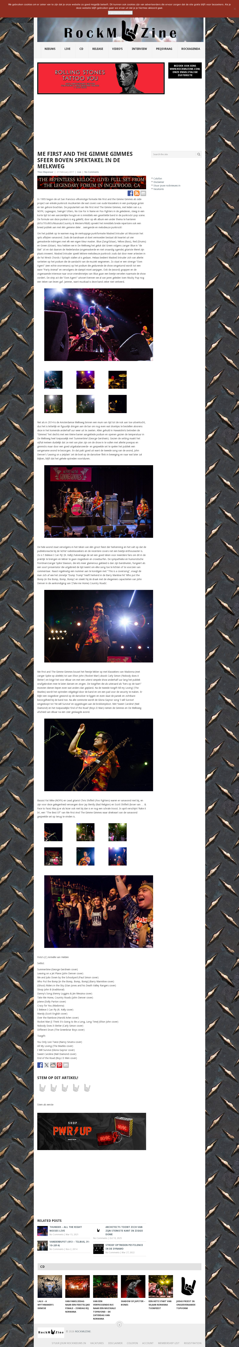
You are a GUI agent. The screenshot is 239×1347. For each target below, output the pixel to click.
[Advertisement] (119, 120)
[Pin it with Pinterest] (59, 1065)
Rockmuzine (83, 1331)
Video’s (117, 49)
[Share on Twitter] (46, 1065)
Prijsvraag (164, 49)
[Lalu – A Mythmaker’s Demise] (50, 1286)
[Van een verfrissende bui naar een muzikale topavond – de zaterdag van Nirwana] (105, 1286)
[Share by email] (66, 1065)
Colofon (157, 178)
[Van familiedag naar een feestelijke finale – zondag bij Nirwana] (77, 1286)
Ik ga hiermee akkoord (120, 12)
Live (67, 49)
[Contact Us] (143, 193)
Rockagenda (190, 49)
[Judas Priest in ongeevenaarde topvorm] (188, 1286)
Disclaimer (158, 182)
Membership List (169, 1343)
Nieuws (50, 49)
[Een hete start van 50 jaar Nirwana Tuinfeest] (161, 1286)
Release (97, 49)
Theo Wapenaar (45, 172)
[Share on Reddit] (53, 1065)
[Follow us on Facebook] (130, 193)
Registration (192, 1343)
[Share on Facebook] (40, 1065)
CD (81, 49)
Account (148, 1343)
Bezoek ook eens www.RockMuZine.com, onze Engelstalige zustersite (185, 70)
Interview (139, 49)
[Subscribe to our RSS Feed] (137, 193)
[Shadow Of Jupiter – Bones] (133, 1286)
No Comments (92, 172)
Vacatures (158, 189)
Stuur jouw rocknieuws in (166, 185)
